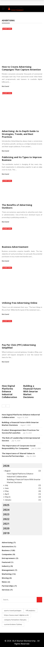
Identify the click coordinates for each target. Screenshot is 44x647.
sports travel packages (12, 610)
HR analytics (30, 610)
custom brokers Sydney (13, 624)
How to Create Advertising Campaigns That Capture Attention (21, 68)
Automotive (7, 546)
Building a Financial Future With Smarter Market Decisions (32, 391)
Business (6, 550)
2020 (6, 528)
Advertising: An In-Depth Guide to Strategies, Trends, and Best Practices (20, 134)
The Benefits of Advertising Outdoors (17, 206)
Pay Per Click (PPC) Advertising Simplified (19, 346)
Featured (6, 562)
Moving (5, 578)
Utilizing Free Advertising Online (19, 302)
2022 (6, 519)
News (4, 582)
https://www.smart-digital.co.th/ (16, 615)
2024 (6, 509)
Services (6, 589)
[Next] (8, 406)
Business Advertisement (15, 246)
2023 (6, 514)
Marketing (6, 574)
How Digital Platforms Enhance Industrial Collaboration (9, 391)
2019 (6, 533)
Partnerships (8, 586)
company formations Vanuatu (15, 620)
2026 (6, 465)
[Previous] (4, 406)
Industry (6, 566)
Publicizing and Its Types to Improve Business (22, 158)
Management (8, 570)
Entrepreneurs (8, 558)
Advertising (7, 29)
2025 (6, 505)
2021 (6, 523)
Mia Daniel (5, 86)
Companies (7, 554)
